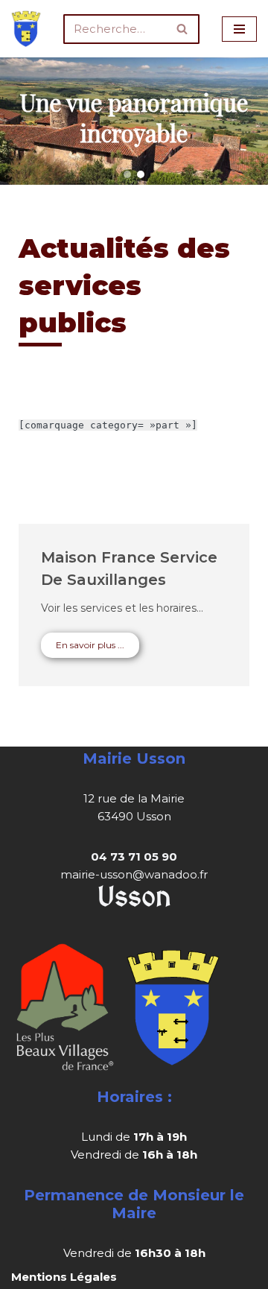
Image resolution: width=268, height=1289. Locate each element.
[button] (127, 174)
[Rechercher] (183, 29)
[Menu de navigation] (239, 29)
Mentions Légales (64, 1277)
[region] (134, 121)
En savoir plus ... (90, 644)
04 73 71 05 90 (134, 856)
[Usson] (26, 28)
